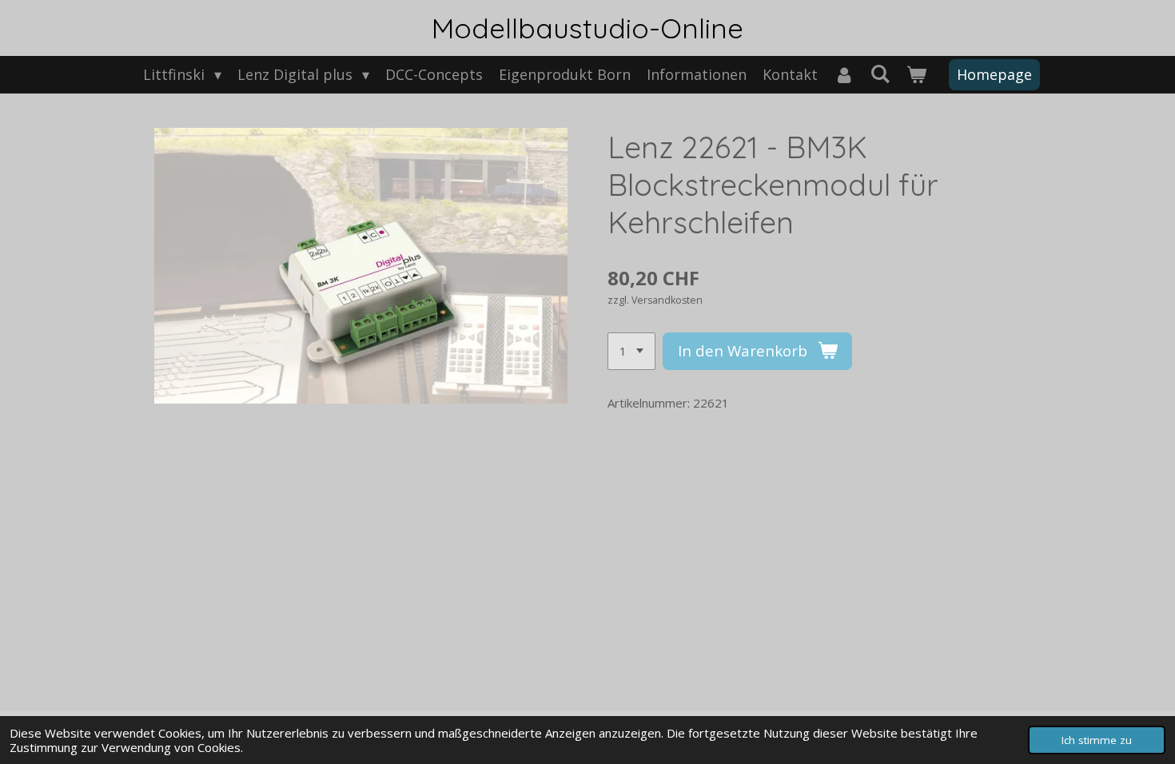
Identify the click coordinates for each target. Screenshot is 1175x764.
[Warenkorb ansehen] (916, 75)
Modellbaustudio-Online (587, 28)
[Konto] (844, 75)
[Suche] (880, 73)
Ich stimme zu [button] (1096, 740)
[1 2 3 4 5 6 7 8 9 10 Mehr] (631, 351)
